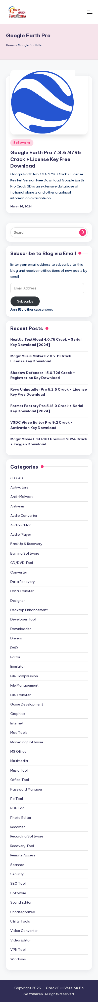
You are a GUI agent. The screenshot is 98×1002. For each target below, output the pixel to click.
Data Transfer (22, 591)
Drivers (16, 638)
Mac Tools (18, 732)
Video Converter (24, 930)
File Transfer (20, 695)
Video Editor (20, 940)
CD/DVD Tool (21, 562)
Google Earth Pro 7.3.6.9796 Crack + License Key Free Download (45, 159)
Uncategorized (22, 912)
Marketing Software (26, 742)
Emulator (17, 666)
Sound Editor (21, 902)
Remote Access (22, 855)
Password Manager (26, 789)
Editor (15, 657)
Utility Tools (20, 921)
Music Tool (19, 770)
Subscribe (25, 301)
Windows (18, 959)
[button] (82, 232)
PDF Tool (17, 808)
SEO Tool (18, 883)
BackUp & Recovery (26, 543)
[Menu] (89, 12)
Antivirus (17, 506)
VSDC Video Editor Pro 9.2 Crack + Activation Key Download (41, 425)
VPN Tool (18, 949)
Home (10, 45)
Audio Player (20, 534)
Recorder (17, 827)
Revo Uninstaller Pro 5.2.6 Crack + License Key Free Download (48, 392)
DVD (14, 647)
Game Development (26, 704)
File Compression (24, 676)
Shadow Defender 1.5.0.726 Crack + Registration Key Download (42, 375)
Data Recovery (22, 581)
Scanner (17, 864)
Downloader (20, 629)
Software (21, 143)
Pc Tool (16, 798)
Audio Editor (20, 525)
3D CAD (16, 478)
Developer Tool (23, 619)
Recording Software (26, 836)
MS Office (18, 751)
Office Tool (19, 779)
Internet (16, 723)
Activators (19, 487)
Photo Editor (20, 817)
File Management (24, 685)
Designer (17, 600)
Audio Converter (23, 515)
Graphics (17, 713)
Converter (18, 572)
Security (17, 874)
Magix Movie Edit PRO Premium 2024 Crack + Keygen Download (48, 441)
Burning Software (24, 553)
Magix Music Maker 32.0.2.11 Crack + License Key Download (42, 358)
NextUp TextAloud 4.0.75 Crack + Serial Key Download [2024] (45, 342)
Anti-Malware (21, 496)
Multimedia (19, 761)
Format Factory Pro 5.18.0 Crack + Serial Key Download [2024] (46, 408)
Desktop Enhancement (29, 610)
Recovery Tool (22, 846)
